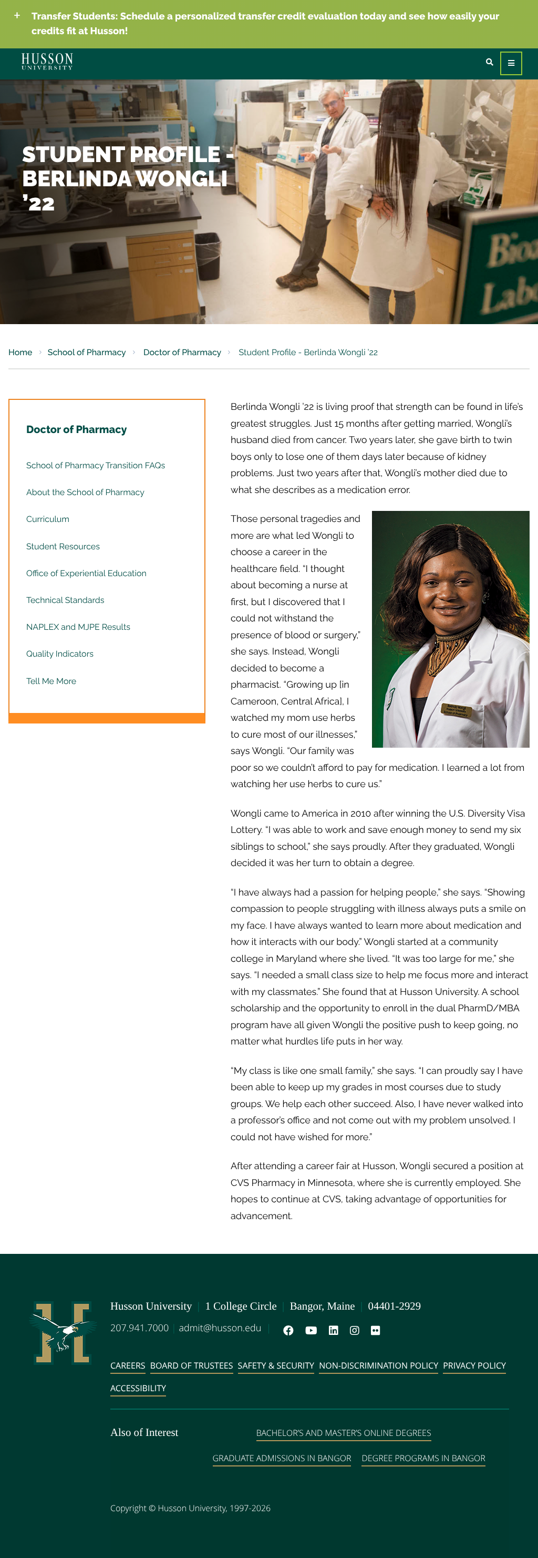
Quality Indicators (60, 654)
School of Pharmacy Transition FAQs (95, 465)
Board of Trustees (191, 1365)
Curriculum (47, 519)
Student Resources (63, 546)
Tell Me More (51, 681)
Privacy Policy (474, 1365)
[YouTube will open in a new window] (309, 1330)
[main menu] (511, 63)
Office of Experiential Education (86, 573)
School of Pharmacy (87, 352)
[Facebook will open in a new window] (286, 1330)
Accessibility (138, 1388)
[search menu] (489, 62)
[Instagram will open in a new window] (352, 1330)
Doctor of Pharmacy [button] (76, 429)
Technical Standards (65, 600)
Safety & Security (276, 1365)
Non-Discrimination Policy (378, 1365)
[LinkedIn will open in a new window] (331, 1330)
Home (20, 352)
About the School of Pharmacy (85, 492)
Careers (128, 1365)
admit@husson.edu (220, 1328)
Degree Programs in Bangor (423, 1458)
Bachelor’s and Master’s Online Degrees (343, 1433)
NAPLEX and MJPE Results (78, 627)
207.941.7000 (139, 1328)
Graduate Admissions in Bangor (282, 1458)
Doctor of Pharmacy (181, 352)
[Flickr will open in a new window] (373, 1330)
